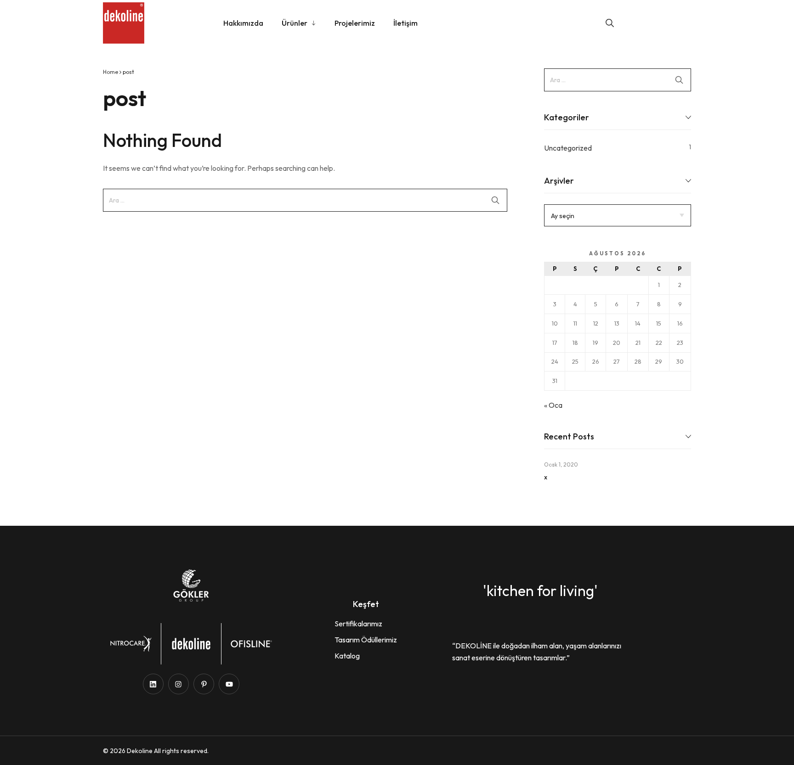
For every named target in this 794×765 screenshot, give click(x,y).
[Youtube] (229, 684)
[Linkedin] (153, 684)
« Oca (553, 405)
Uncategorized (568, 147)
